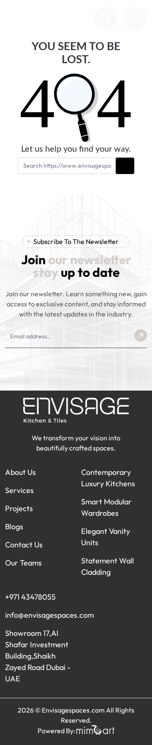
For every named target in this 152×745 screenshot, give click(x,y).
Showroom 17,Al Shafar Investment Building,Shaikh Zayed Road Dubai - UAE (38, 655)
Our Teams (23, 563)
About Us (20, 472)
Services (19, 490)
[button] (105, 18)
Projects (19, 508)
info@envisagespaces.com (49, 615)
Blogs (14, 526)
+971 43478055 (30, 597)
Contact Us (24, 544)
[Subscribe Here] (140, 335)
